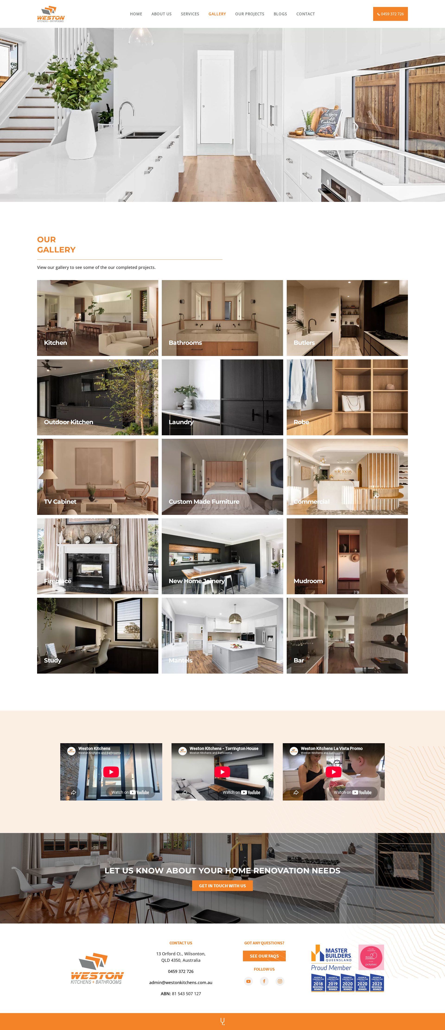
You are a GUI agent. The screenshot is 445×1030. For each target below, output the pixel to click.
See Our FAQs (264, 956)
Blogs (280, 13)
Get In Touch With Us (222, 885)
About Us (162, 13)
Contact (305, 13)
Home (136, 13)
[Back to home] (51, 14)
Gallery (217, 13)
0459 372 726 (392, 13)
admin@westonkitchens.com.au (180, 982)
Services (190, 13)
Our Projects (249, 13)
